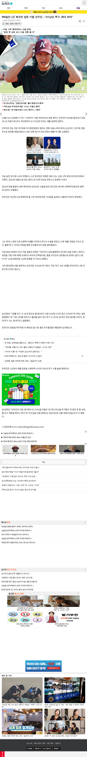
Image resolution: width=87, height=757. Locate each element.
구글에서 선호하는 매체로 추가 (12, 23)
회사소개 (29, 743)
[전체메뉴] (84, 3)
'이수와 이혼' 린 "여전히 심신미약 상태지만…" (23, 352)
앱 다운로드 (47, 748)
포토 (60, 8)
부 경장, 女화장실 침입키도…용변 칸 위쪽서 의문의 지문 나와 (29, 343)
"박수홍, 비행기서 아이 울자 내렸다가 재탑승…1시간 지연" (28, 347)
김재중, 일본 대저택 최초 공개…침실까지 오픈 (23, 361)
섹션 (43, 8)
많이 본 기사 (7, 675)
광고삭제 (2, 754)
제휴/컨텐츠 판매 (39, 743)
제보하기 (38, 748)
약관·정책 (50, 743)
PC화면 (29, 748)
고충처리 (58, 743)
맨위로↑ (57, 748)
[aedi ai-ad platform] (13, 36)
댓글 (43, 462)
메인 (8, 8)
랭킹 (26, 8)
